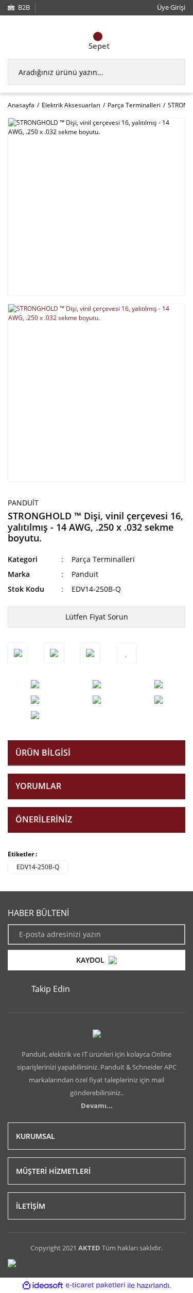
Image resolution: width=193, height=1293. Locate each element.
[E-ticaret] (95, 1285)
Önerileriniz (43, 819)
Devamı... (97, 1105)
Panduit (23, 503)
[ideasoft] (42, 1285)
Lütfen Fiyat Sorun (96, 617)
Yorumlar (38, 786)
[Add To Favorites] (126, 653)
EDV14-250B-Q (37, 867)
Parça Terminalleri (103, 559)
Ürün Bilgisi (43, 752)
